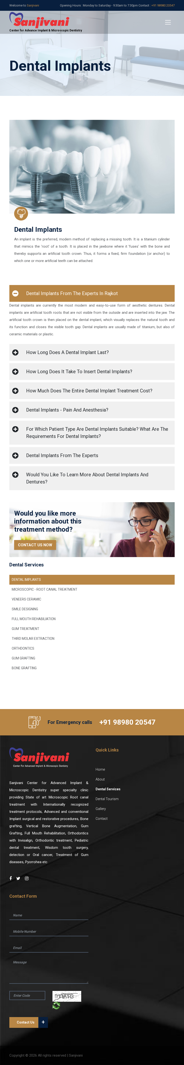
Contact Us (31, 1022)
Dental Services (108, 789)
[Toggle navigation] (168, 22)
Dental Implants (26, 580)
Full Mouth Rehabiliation (34, 619)
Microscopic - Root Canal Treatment (44, 589)
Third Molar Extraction (33, 638)
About (100, 779)
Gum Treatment (25, 629)
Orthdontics (23, 648)
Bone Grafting (24, 668)
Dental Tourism (107, 799)
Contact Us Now (35, 545)
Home (100, 769)
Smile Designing (25, 609)
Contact (102, 819)
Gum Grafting (23, 658)
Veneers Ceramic (26, 599)
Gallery (101, 809)
